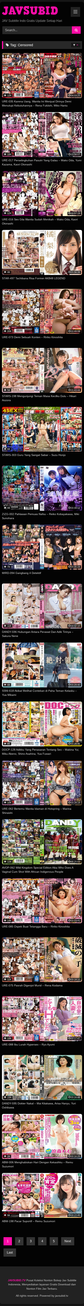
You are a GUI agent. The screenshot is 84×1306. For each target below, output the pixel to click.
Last (10, 1252)
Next (67, 1241)
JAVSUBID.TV (17, 1280)
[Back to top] (72, 1294)
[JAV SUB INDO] (34, 11)
